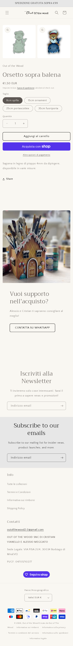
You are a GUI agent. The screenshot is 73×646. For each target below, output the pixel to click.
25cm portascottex (17, 108)
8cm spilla (12, 100)
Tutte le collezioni (17, 484)
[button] (7, 13)
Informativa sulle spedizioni (55, 633)
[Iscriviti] (62, 406)
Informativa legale (38, 638)
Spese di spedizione (25, 88)
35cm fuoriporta (48, 108)
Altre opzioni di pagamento (36, 155)
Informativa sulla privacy (54, 627)
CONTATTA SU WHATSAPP (32, 327)
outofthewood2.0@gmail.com (25, 529)
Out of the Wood (31, 623)
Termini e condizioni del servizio (23, 633)
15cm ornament (37, 100)
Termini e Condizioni (19, 492)
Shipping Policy (16, 508)
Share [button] (9, 179)
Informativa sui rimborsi (21, 500)
